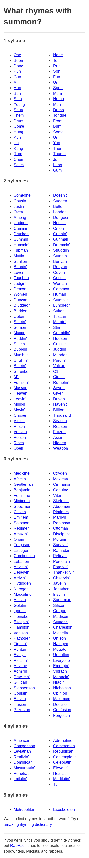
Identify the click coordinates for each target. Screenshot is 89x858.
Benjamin (22, 490)
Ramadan (61, 550)
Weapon (60, 448)
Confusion (62, 710)
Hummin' (21, 245)
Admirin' (21, 671)
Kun (17, 137)
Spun (58, 88)
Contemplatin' (65, 757)
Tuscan (59, 316)
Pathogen (22, 638)
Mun (57, 104)
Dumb (58, 110)
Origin (19, 539)
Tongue (59, 115)
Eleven (20, 699)
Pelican (60, 556)
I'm (16, 143)
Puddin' (20, 338)
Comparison (24, 746)
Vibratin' (60, 671)
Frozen (59, 432)
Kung (18, 148)
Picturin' (21, 660)
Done (18, 66)
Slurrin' (20, 322)
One (17, 55)
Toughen (21, 278)
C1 (55, 371)
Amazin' (21, 534)
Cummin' (21, 228)
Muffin (19, 256)
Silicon (59, 605)
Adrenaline (62, 740)
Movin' (19, 410)
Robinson (61, 523)
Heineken (22, 616)
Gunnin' (60, 234)
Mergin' (59, 322)
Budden (20, 311)
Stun (18, 99)
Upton (19, 316)
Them (19, 115)
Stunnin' (60, 256)
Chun (18, 159)
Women (20, 294)
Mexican (60, 479)
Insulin (59, 594)
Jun (56, 159)
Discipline (62, 534)
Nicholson (62, 688)
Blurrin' (20, 366)
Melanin (60, 539)
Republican (63, 751)
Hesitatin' (61, 773)
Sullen (19, 344)
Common (61, 289)
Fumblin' (21, 382)
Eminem (21, 517)
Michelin (60, 633)
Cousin (20, 201)
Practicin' (22, 677)
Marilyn (59, 517)
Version (20, 432)
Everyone (61, 660)
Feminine (22, 495)
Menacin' (61, 677)
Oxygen (60, 473)
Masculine (23, 594)
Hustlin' (59, 223)
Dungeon (61, 217)
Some (58, 132)
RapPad (17, 846)
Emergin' (61, 666)
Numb (58, 99)
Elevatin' (60, 768)
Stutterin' (60, 622)
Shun (18, 110)
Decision (61, 704)
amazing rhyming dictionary (28, 824)
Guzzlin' (60, 344)
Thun (57, 148)
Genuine (60, 490)
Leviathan (22, 751)
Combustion (24, 556)
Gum (57, 170)
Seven (59, 388)
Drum (18, 121)
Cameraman (64, 746)
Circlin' (59, 377)
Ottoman (60, 528)
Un (55, 82)
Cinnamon (62, 484)
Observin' (61, 578)
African (20, 479)
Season (60, 421)
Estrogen (21, 550)
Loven (19, 272)
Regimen (22, 528)
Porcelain (61, 561)
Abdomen (61, 506)
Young (19, 104)
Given (58, 393)
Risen (19, 443)
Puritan (20, 649)
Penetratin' (23, 773)
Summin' (21, 239)
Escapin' (21, 622)
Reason (60, 426)
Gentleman (23, 484)
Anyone (20, 666)
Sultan (59, 311)
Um (56, 137)
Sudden (60, 201)
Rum (18, 154)
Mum (57, 93)
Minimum (22, 501)
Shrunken (22, 371)
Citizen (20, 512)
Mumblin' (21, 355)
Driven (59, 399)
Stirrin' (58, 327)
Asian (58, 437)
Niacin (59, 682)
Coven (59, 272)
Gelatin (20, 605)
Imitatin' (20, 779)
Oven (18, 212)
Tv (55, 784)
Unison (59, 638)
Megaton (60, 649)
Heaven (20, 393)
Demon (20, 289)
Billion (58, 410)
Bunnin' (20, 267)
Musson (20, 388)
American (22, 740)
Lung (57, 165)
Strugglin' (61, 250)
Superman (62, 600)
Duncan (20, 300)
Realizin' (21, 757)
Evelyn (20, 655)
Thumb (59, 154)
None (58, 55)
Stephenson (24, 688)
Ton (56, 60)
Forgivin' (60, 567)
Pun (17, 71)
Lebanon (21, 561)
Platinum (61, 512)
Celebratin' (62, 762)
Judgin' (20, 283)
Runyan (60, 267)
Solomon (21, 523)
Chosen (20, 415)
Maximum (61, 699)
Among (20, 217)
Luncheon (62, 305)
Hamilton (21, 627)
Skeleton (61, 501)
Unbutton (61, 655)
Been (18, 60)
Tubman (21, 250)
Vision (19, 421)
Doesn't (60, 195)
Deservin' (22, 572)
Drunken (21, 234)
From (57, 121)
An (16, 82)
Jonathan (61, 589)
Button (59, 206)
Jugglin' (60, 349)
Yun (56, 143)
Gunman (60, 239)
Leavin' (20, 399)
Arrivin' (20, 578)
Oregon (59, 611)
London (60, 212)
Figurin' (20, 644)
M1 (16, 377)
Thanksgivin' (64, 572)
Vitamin (60, 495)
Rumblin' (61, 382)
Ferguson (22, 545)
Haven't (60, 404)
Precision (22, 710)
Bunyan (60, 261)
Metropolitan (24, 809)
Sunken (20, 261)
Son (56, 71)
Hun (17, 88)
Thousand (62, 415)
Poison (20, 437)
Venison (21, 633)
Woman (60, 283)
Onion (58, 228)
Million (19, 404)
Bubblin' (21, 349)
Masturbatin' (24, 768)
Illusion (20, 704)
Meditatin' (61, 779)
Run (57, 66)
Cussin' (59, 278)
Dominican (23, 762)
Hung (18, 132)
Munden (60, 355)
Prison (19, 426)
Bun (17, 93)
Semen (20, 327)
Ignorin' (20, 611)
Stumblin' (61, 300)
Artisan (20, 600)
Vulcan (59, 366)
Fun (56, 77)
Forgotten (61, 715)
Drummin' (61, 245)
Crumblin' (61, 333)
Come (19, 126)
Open (18, 448)
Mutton (19, 333)
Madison (60, 616)
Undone (21, 223)
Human (59, 294)
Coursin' (21, 693)
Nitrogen (21, 589)
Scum (19, 165)
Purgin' (59, 360)
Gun (17, 77)
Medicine (22, 473)
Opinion (60, 693)
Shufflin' (21, 360)
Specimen (22, 506)
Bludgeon (22, 305)
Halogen (60, 644)
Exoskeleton (64, 809)
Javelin (59, 583)
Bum (57, 126)
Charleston (62, 627)
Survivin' (60, 545)
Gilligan (20, 682)
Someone (22, 195)
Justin (19, 206)
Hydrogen (22, 583)
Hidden (59, 443)
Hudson (60, 338)
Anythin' (21, 567)
